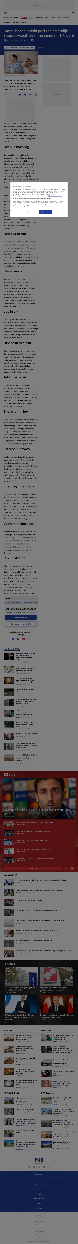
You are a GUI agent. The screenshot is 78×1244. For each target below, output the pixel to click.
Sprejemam (45, 212)
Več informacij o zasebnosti (55, 196)
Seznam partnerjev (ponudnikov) (22, 206)
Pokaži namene (31, 212)
